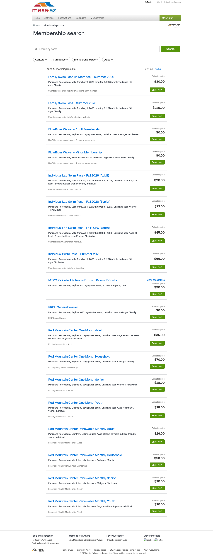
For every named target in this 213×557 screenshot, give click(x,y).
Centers (39, 59)
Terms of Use (134, 550)
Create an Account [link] (173, 2)
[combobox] (150, 2)
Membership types (85, 59)
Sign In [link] (160, 2)
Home (36, 25)
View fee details (156, 279)
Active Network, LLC (94, 553)
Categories (59, 59)
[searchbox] (96, 49)
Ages (107, 59)
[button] (45, 543)
